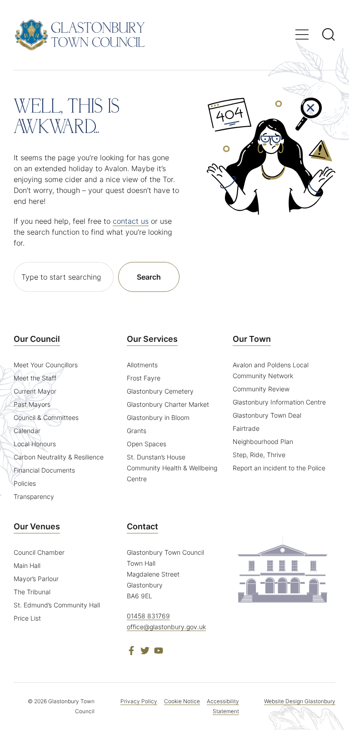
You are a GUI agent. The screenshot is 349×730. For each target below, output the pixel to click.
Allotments (142, 365)
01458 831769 (148, 616)
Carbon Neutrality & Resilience (59, 457)
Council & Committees (46, 417)
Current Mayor (35, 391)
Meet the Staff (35, 378)
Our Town (252, 339)
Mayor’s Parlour (36, 578)
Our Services (152, 339)
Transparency (34, 496)
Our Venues (37, 526)
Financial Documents (44, 470)
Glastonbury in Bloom (158, 417)
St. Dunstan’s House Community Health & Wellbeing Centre (172, 468)
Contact (142, 526)
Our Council (37, 339)
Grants (136, 430)
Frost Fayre (143, 378)
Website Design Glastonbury (299, 701)
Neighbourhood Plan (263, 441)
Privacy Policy (138, 701)
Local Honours (35, 444)
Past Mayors (32, 404)
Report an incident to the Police (279, 468)
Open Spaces (146, 444)
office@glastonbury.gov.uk (166, 627)
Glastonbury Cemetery (160, 391)
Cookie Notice (182, 701)
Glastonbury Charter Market (168, 404)
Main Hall (27, 565)
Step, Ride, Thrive (259, 455)
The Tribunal (32, 592)
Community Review (261, 389)
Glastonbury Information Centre (279, 402)
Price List (27, 618)
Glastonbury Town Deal (267, 415)
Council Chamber (39, 552)
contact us (131, 221)
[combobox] (64, 277)
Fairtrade (246, 428)
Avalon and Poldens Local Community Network (271, 370)
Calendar (27, 430)
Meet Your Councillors (46, 365)
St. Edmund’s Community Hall (57, 605)
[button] (302, 34)
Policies (25, 483)
